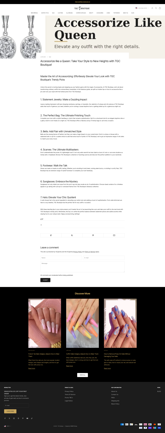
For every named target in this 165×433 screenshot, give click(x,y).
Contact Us (114, 394)
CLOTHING (60, 13)
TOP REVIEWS (116, 13)
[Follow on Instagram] (14, 418)
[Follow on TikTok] (32, 418)
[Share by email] (114, 235)
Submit (45, 280)
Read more (31, 368)
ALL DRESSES (69, 13)
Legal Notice (69, 401)
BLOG (132, 13)
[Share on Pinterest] (93, 235)
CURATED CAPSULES (81, 13)
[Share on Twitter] (71, 235)
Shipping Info (115, 401)
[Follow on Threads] (18, 418)
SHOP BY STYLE (45, 13)
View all (82, 375)
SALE (53, 13)
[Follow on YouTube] (27, 418)
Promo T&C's (69, 397)
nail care (106, 350)
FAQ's (113, 397)
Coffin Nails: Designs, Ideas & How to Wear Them (82, 354)
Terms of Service (90, 252)
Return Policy (115, 404)
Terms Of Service (70, 394)
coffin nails (68, 350)
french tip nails (31, 350)
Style (50, 56)
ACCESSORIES (100, 13)
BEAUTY (91, 13)
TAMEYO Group (73, 426)
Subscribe (10, 411)
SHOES (108, 13)
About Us (114, 391)
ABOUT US (125, 13)
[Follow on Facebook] (5, 418)
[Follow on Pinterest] (23, 418)
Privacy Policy (77, 252)
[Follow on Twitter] (9, 418)
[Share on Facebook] (50, 235)
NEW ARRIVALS (34, 13)
